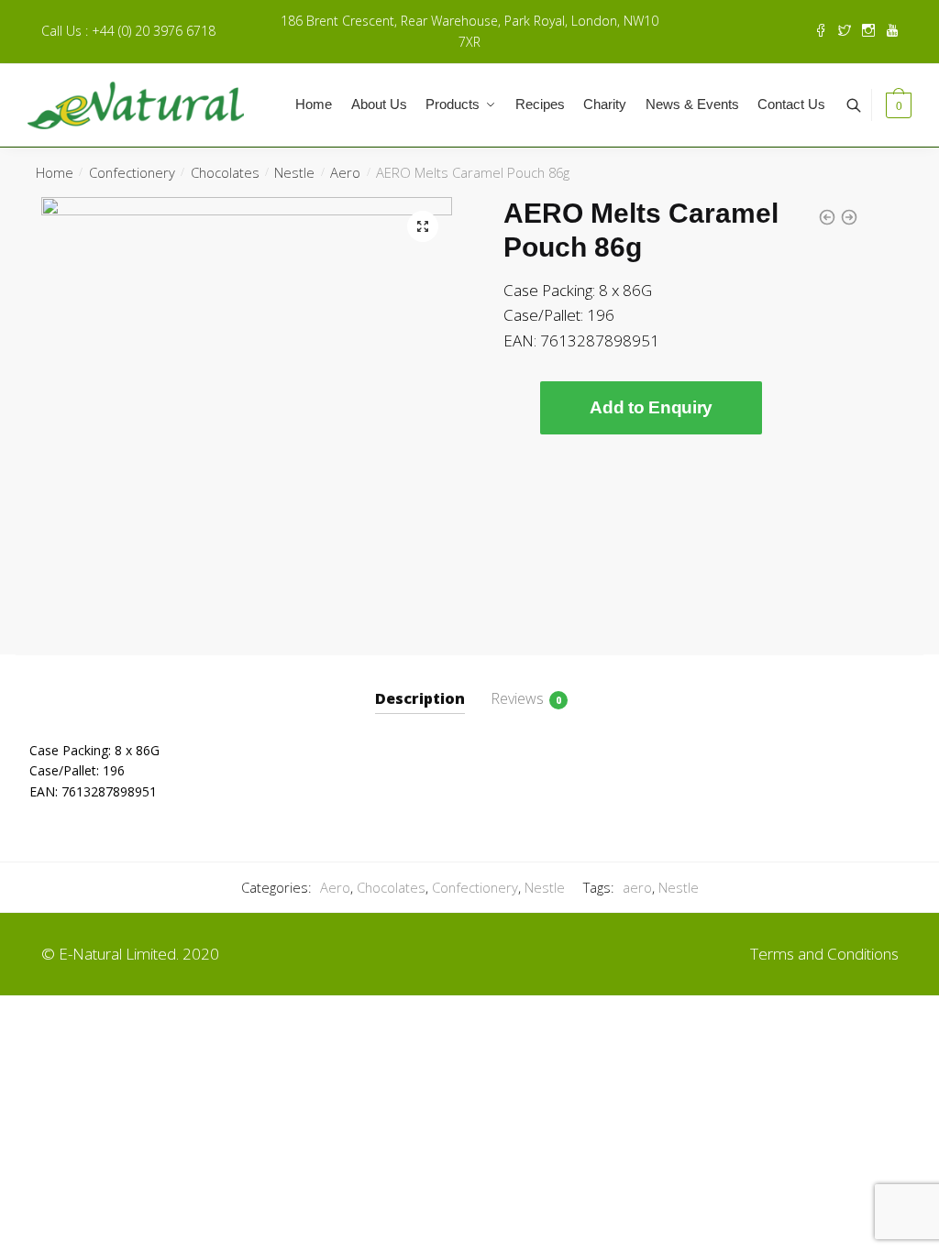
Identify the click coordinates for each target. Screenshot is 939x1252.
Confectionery (132, 172)
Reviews (517, 698)
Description (420, 698)
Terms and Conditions (824, 953)
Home (54, 172)
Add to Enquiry (651, 407)
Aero (345, 172)
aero (637, 887)
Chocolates (225, 172)
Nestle (294, 172)
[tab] (420, 684)
